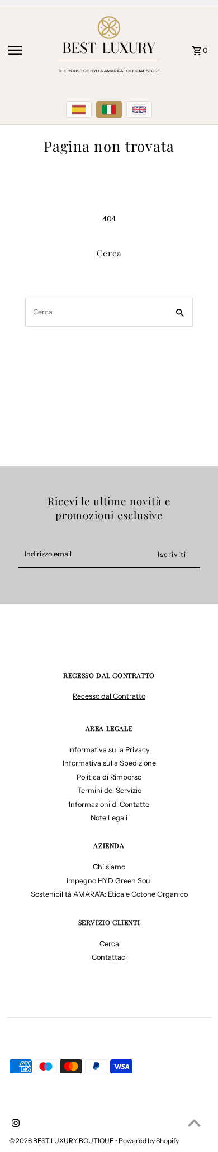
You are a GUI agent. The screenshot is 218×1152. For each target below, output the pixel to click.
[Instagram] (14, 1124)
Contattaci (109, 957)
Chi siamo (109, 867)
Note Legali (109, 818)
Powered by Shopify (149, 1140)
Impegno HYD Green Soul (109, 881)
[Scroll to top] (194, 1122)
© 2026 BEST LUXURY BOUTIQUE (62, 1140)
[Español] (79, 109)
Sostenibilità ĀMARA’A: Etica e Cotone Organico (109, 894)
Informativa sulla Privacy (109, 750)
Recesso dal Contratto (109, 696)
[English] (139, 109)
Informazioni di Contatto (109, 804)
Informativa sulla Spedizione (109, 763)
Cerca (109, 944)
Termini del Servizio (109, 790)
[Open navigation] (27, 50)
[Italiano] (109, 109)
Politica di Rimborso (109, 777)
